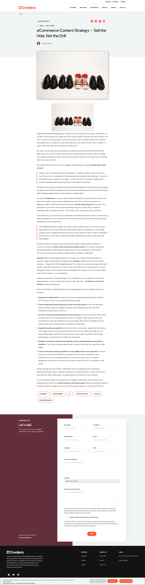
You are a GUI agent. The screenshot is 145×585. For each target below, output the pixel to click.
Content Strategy (82, 394)
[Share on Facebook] (100, 21)
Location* (67, 478)
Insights (105, 7)
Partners (83, 560)
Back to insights (44, 21)
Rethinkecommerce (45, 400)
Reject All (112, 581)
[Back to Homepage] (27, 7)
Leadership (103, 556)
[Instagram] (13, 575)
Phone (95, 436)
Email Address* (68, 436)
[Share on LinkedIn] (92, 21)
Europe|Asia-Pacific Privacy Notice (25, 583)
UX (69, 394)
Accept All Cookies (126, 581)
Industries (83, 7)
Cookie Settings (123, 560)
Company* (67, 448)
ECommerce (43, 394)
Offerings (73, 7)
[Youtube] (18, 575)
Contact (108, 1)
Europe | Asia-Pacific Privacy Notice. (84, 526)
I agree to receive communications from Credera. (84, 517)
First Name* (67, 425)
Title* (94, 448)
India (123, 1)
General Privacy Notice (9, 583)
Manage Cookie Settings (97, 581)
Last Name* (96, 425)
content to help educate (83, 204)
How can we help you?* (71, 459)
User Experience (58, 394)
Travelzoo (76, 261)
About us (123, 7)
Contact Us (103, 564)
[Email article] (104, 21)
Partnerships (94, 7)
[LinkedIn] (9, 575)
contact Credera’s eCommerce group (71, 383)
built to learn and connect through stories (69, 247)
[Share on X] (96, 21)
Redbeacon (50, 198)
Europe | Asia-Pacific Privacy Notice (128, 556)
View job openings (25, 537)
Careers (113, 7)
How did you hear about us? (72, 489)
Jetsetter (40, 258)
